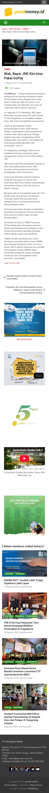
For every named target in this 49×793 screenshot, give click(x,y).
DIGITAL (8, 707)
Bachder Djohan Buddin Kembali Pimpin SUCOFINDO (24, 277)
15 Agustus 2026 (11, 587)
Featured (9, 574)
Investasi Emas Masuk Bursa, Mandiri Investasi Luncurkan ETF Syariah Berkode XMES (22, 671)
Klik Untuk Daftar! (24, 339)
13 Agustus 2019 (11, 83)
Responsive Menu (44, 2)
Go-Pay (12, 263)
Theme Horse (35, 785)
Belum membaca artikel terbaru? (24, 546)
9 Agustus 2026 (11, 727)
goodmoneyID (26, 83)
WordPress (33, 788)
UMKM (7, 69)
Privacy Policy (11, 785)
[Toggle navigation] (5, 22)
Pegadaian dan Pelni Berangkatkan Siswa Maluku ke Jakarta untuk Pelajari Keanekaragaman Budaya (24, 290)
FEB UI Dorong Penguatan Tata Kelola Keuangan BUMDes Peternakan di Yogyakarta (21, 625)
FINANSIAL (20, 574)
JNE (18, 263)
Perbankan (32, 616)
